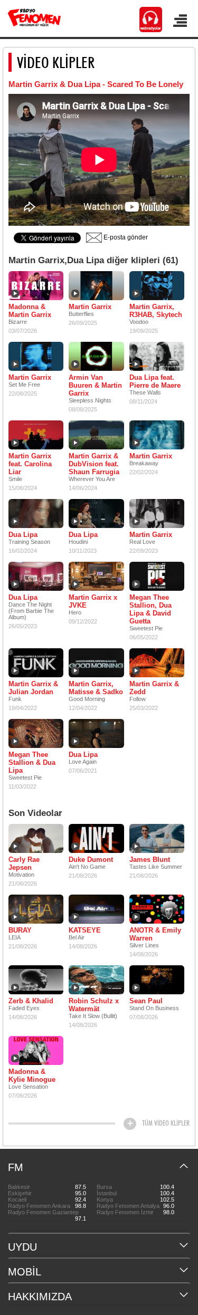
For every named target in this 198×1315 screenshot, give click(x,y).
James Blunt (149, 859)
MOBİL (24, 1272)
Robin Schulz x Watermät (94, 1005)
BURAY (20, 930)
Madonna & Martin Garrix (29, 311)
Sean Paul (146, 1001)
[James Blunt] (156, 838)
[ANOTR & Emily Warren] (156, 909)
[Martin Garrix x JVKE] (96, 576)
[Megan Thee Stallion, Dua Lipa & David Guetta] (156, 576)
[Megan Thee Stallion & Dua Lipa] (35, 733)
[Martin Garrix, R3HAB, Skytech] (156, 285)
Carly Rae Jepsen (24, 863)
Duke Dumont (91, 859)
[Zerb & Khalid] (35, 979)
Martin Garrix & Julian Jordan (33, 688)
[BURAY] (35, 909)
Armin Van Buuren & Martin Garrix (95, 385)
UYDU (22, 1247)
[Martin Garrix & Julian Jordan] (35, 662)
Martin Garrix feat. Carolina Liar (30, 464)
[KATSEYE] (96, 909)
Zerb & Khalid (30, 1001)
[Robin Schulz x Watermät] (96, 979)
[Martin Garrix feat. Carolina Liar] (35, 434)
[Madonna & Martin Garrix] (35, 285)
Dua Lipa (22, 535)
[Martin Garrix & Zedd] (156, 662)
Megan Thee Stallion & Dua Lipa (31, 762)
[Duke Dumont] (96, 838)
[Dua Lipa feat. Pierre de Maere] (156, 356)
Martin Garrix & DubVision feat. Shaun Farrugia (94, 464)
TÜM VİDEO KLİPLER (166, 1123)
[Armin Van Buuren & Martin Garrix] (96, 356)
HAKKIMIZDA (40, 1296)
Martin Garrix (90, 307)
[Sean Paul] (156, 979)
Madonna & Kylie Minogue (31, 1075)
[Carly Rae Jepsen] (35, 838)
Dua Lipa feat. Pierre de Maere (155, 381)
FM (15, 1167)
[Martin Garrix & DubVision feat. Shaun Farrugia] (96, 434)
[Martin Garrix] (96, 285)
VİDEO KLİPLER (56, 62)
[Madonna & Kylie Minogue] (35, 1050)
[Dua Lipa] (35, 513)
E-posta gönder (125, 237)
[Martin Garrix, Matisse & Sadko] (96, 662)
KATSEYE (85, 930)
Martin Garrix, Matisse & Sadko (96, 688)
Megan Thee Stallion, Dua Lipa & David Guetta (150, 609)
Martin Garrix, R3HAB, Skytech (155, 311)
